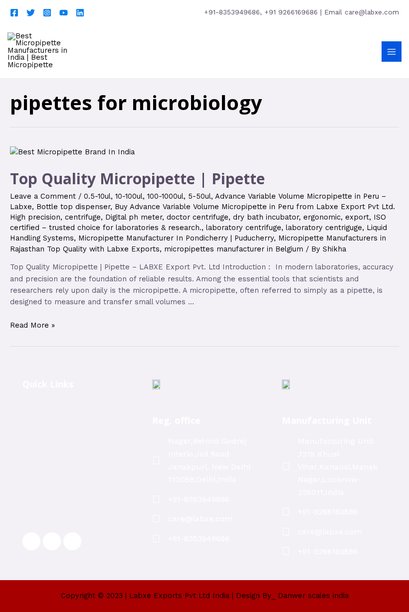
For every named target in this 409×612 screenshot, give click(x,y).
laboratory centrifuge (243, 227)
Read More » (32, 325)
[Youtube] (63, 12)
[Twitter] (30, 12)
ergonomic (322, 217)
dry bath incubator (266, 217)
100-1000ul (165, 196)
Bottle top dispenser (73, 206)
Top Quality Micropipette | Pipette (137, 178)
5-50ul (199, 196)
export (357, 217)
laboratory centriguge (324, 227)
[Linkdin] (80, 12)
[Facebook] (14, 12)
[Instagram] (47, 12)
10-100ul (129, 196)
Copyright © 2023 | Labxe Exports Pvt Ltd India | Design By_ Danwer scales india (205, 595)
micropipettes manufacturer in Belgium (233, 249)
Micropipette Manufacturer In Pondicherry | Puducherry (176, 238)
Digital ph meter (133, 217)
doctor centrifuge (197, 217)
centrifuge (83, 217)
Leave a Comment (43, 196)
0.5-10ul (97, 196)
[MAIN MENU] (392, 51)
